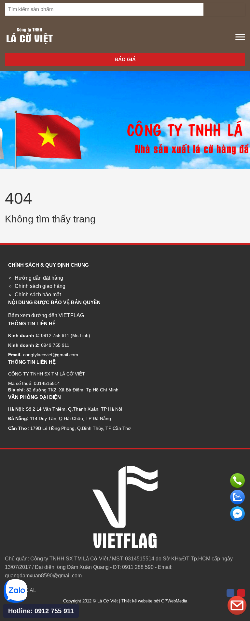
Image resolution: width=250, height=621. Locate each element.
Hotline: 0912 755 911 (41, 610)
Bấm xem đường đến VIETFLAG (46, 315)
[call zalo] (15, 601)
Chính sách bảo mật (38, 294)
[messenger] (237, 513)
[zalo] (237, 497)
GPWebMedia (174, 601)
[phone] (237, 480)
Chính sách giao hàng (40, 286)
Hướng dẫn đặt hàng (39, 278)
